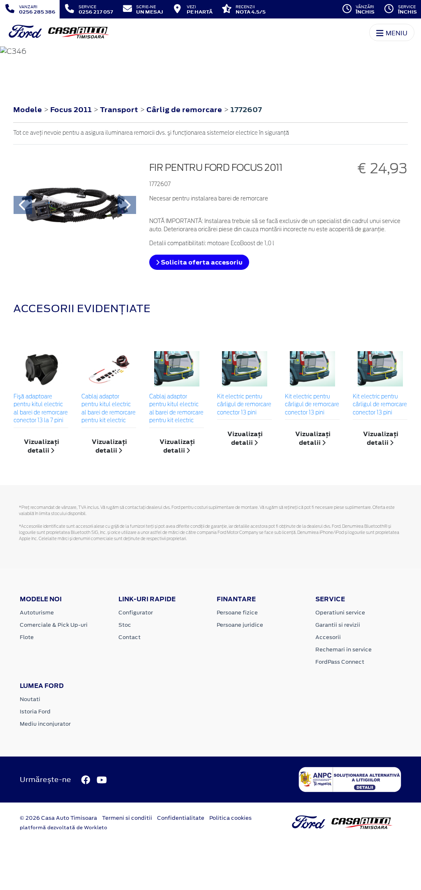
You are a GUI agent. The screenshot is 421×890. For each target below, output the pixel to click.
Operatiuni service (340, 612)
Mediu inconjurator (45, 724)
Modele (27, 110)
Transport (120, 110)
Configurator (135, 612)
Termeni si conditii (127, 818)
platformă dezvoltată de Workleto (63, 827)
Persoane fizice (237, 612)
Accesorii (328, 637)
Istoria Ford (35, 711)
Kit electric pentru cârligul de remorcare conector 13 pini (244, 405)
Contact (129, 637)
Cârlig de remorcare (185, 110)
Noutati (30, 699)
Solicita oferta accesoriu (201, 262)
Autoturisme (37, 612)
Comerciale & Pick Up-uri (54, 625)
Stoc (124, 625)
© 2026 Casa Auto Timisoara (58, 818)
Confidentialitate (180, 818)
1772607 (246, 110)
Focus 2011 (71, 110)
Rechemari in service (343, 649)
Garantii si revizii (337, 625)
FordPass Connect (339, 662)
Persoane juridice (240, 625)
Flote (27, 637)
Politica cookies (230, 818)
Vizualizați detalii (41, 446)
